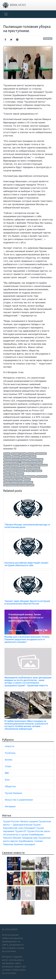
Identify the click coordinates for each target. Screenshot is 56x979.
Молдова (16, 456)
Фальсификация (33, 468)
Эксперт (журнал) (33, 471)
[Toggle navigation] (6, 14)
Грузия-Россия (35, 831)
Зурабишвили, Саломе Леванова (33, 465)
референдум (41, 454)
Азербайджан (36, 834)
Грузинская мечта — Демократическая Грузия (23, 462)
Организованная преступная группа (19, 485)
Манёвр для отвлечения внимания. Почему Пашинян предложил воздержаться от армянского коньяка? (26, 639)
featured (7, 837)
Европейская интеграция (14, 468)
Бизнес (9, 759)
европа (14, 841)
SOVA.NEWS (11, 929)
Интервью (10, 806)
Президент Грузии (18, 454)
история (7, 456)
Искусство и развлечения (19, 799)
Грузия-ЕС (21, 831)
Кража (27, 479)
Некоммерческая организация (16, 459)
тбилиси (24, 821)
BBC (7, 773)
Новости (9, 746)
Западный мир (37, 459)
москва (31, 454)
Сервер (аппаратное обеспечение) (18, 482)
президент (29, 844)
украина (33, 821)
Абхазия (17, 837)
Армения (19, 844)
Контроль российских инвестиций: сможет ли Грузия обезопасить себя (26, 564)
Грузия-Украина (13, 793)
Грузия (7, 454)
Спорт (8, 766)
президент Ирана (28, 456)
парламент (9, 831)
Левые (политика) (11, 465)
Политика (48, 38)
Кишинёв (19, 474)
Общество (10, 786)
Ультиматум (42, 476)
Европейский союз (13, 828)
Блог (7, 779)
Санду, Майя (9, 474)
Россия (15, 821)
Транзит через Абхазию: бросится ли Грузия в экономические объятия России (27, 602)
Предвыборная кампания (14, 471)
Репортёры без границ (13, 479)
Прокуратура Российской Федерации (19, 476)
